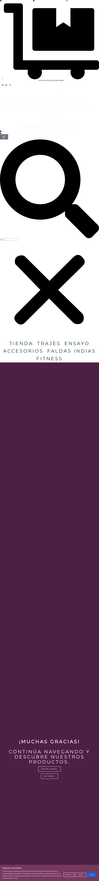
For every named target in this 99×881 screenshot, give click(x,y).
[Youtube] (33, 0)
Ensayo (77, 343)
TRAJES (49, 343)
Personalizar (68, 874)
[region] (49, 873)
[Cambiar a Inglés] (2, 85)
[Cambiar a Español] (10, 85)
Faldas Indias (71, 351)
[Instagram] (66, 0)
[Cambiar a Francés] (6, 85)
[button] (49, 189)
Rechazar (80, 874)
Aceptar (92, 874)
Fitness (49, 358)
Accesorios (23, 351)
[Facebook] (0, 0)
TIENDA (21, 343)
